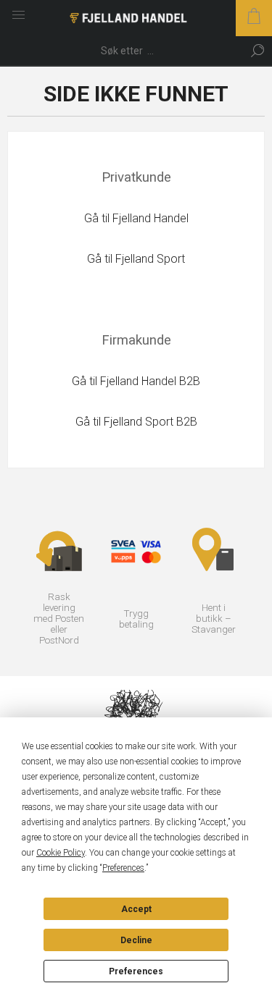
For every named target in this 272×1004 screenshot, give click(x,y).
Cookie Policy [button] (60, 853)
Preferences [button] (123, 868)
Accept (136, 909)
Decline (136, 940)
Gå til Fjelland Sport (136, 259)
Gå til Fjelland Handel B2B (136, 381)
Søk (257, 50)
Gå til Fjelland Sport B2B (136, 422)
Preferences (136, 971)
